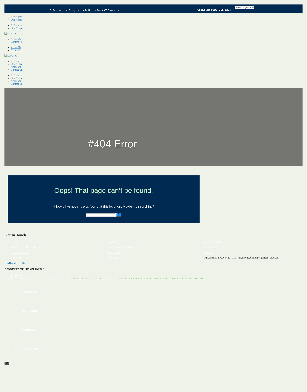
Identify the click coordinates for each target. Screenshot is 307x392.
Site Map (199, 278)
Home (14, 241)
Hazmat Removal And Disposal (123, 247)
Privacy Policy (158, 278)
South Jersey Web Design (133, 278)
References (16, 17)
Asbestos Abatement (214, 241)
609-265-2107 (221, 10)
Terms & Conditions (180, 278)
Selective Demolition (214, 247)
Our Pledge (16, 19)
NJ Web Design (81, 278)
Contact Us (16, 41)
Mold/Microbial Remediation (26, 247)
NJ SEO (100, 278)
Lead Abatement (20, 252)
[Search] (118, 214)
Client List (203, 10)
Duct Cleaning (114, 252)
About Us (16, 39)
